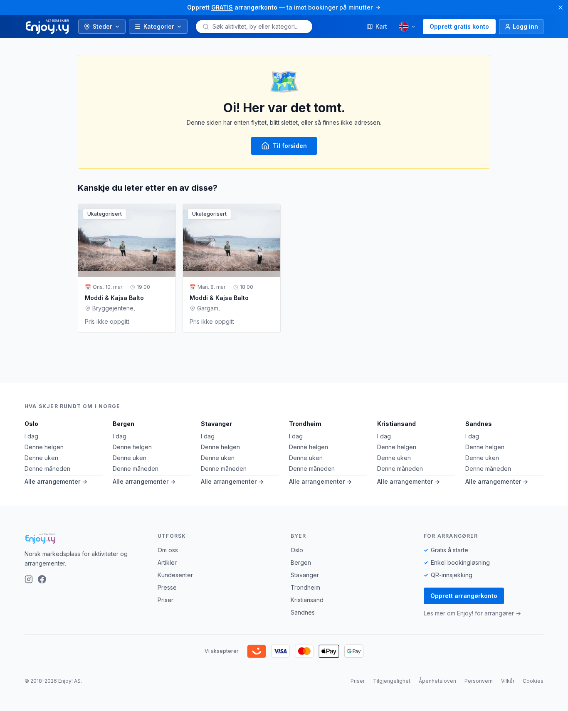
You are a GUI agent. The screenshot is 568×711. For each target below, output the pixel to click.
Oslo (31, 423)
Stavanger (216, 423)
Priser (165, 599)
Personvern (478, 681)
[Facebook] (42, 579)
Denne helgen (44, 446)
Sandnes (478, 423)
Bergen (123, 423)
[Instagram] (29, 579)
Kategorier (158, 26)
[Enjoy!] (84, 538)
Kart (381, 26)
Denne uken (41, 457)
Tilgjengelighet (391, 681)
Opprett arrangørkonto (463, 595)
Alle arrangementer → (56, 481)
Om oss (168, 550)
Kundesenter (175, 574)
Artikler (167, 562)
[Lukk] (560, 7)
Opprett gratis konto (459, 26)
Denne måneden (47, 468)
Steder (102, 26)
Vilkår (507, 681)
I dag (31, 436)
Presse (167, 587)
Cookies (533, 681)
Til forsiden (290, 145)
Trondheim (305, 423)
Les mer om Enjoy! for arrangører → (472, 613)
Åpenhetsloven (437, 681)
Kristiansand (396, 423)
